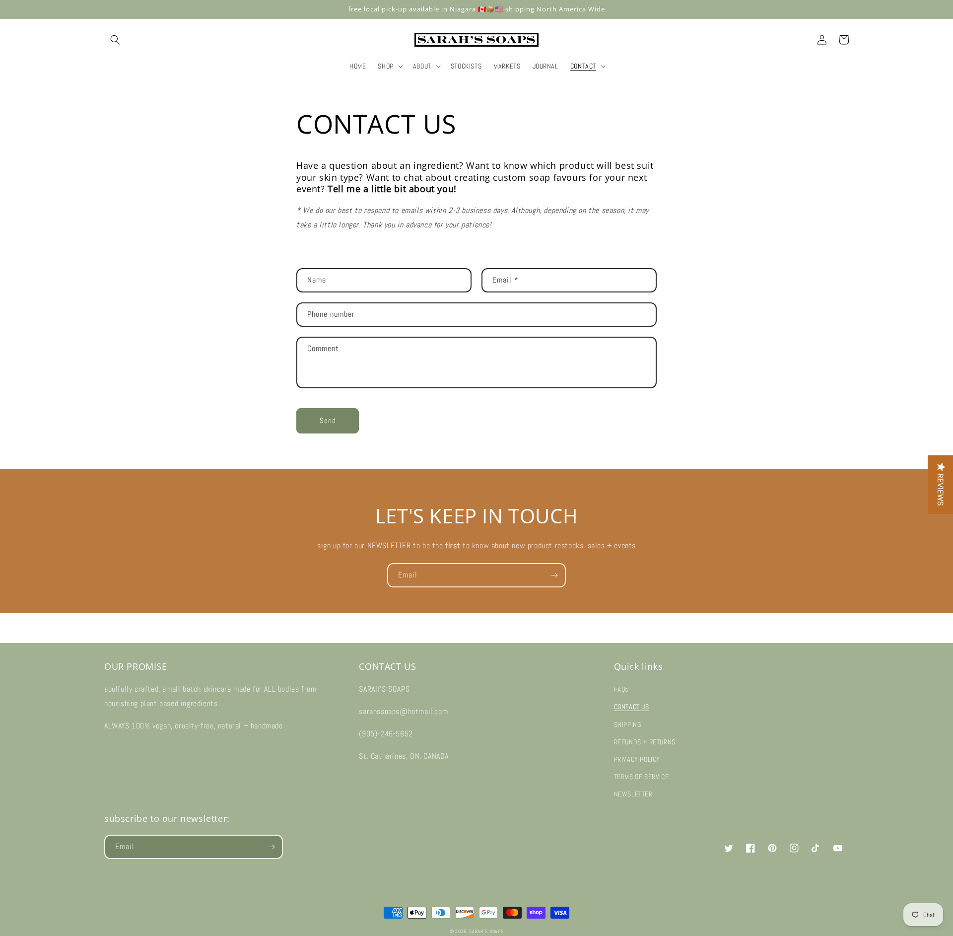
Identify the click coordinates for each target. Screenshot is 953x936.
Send (328, 420)
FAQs (621, 689)
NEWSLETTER (633, 794)
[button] (115, 40)
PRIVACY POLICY (637, 759)
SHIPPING (627, 724)
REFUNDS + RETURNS (645, 741)
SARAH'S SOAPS (486, 931)
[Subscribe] (554, 575)
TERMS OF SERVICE (641, 776)
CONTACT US (631, 706)
